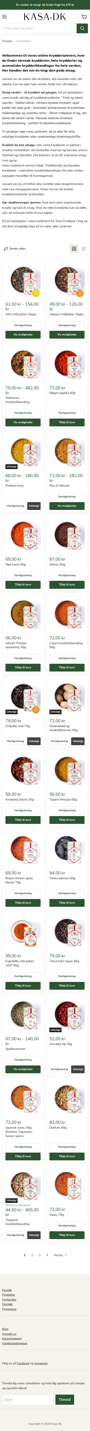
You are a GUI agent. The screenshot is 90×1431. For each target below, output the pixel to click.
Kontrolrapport (12, 1339)
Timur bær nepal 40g (64, 961)
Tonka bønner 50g (62, 878)
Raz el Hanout (59, 485)
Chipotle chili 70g (17, 726)
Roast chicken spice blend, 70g (19, 880)
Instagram (41, 1363)
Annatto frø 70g (60, 1044)
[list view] (83, 248)
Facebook (23, 1363)
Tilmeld (65, 1399)
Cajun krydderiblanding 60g (65, 645)
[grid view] (74, 248)
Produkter (8, 1295)
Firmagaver (9, 1309)
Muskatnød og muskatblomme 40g (63, 728)
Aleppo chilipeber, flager (66, 314)
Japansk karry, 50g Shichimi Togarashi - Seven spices (19, 1131)
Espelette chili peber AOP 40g (19, 963)
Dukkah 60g (58, 1127)
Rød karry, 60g (15, 564)
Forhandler (9, 1300)
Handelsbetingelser (14, 1343)
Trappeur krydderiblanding (17, 1222)
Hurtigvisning (23, 325)
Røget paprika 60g (62, 393)
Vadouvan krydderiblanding (17, 400)
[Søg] (82, 28)
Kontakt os (9, 1334)
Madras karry (14, 485)
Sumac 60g (57, 564)
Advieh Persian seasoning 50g (16, 645)
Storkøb (7, 1304)
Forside (7, 41)
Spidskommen (15, 1049)
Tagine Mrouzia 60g (63, 799)
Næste (59, 1255)
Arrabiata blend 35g (19, 799)
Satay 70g (56, 1215)
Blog (5, 1329)
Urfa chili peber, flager (20, 314)
